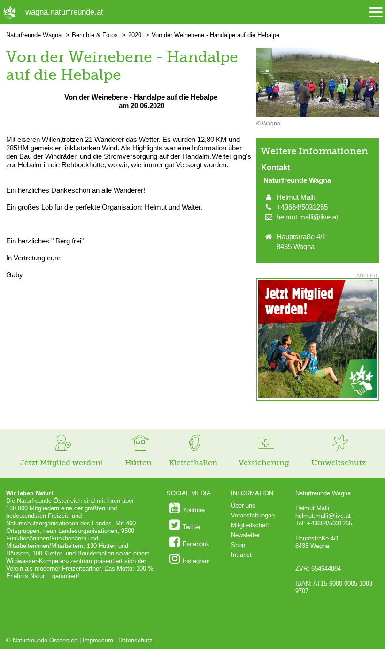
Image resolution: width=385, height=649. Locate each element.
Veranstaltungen (253, 515)
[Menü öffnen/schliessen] (376, 12)
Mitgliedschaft (250, 525)
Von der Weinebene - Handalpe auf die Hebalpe (215, 35)
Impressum (98, 640)
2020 (134, 35)
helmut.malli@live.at (307, 217)
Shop (238, 544)
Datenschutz (135, 640)
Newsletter (245, 535)
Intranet (241, 554)
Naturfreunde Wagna (34, 35)
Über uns (243, 505)
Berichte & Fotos (95, 35)
